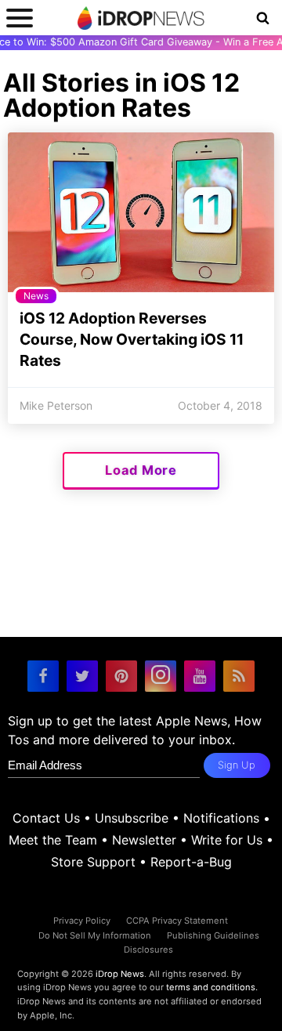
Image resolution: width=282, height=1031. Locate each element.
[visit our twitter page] (82, 676)
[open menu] (19, 17)
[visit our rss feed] (239, 676)
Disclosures (148, 949)
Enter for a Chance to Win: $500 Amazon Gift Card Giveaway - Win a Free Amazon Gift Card (141, 42)
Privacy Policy (81, 920)
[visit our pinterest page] (121, 676)
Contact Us (46, 818)
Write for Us (226, 840)
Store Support (93, 862)
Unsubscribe (131, 818)
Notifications (221, 818)
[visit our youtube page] (199, 676)
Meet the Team (53, 840)
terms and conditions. (212, 987)
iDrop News (120, 973)
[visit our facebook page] (43, 676)
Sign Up (236, 765)
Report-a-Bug (191, 862)
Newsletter (144, 840)
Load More (141, 470)
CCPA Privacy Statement (177, 920)
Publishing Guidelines (213, 935)
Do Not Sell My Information (94, 935)
